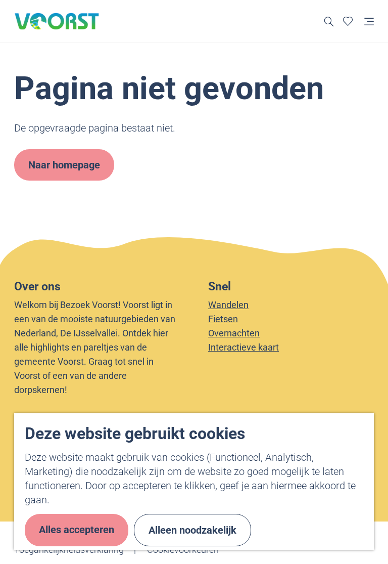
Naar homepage (64, 165)
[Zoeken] (329, 21)
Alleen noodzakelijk (192, 530)
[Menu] (369, 21)
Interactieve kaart (243, 347)
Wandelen (228, 304)
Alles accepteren (76, 530)
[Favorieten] (348, 21)
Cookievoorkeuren (183, 549)
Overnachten (234, 333)
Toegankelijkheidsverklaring (69, 549)
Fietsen (223, 319)
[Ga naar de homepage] (57, 21)
